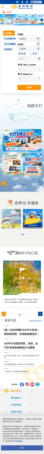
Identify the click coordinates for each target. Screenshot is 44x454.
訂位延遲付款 (9, 38)
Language (29, 2)
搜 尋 (29, 87)
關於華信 (16, 390)
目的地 (20, 44)
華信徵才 (16, 397)
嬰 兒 (25, 74)
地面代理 (16, 411)
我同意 (22, 448)
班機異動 (19, 2)
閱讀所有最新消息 (36, 321)
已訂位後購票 (9, 44)
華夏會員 (24, 2)
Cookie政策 (18, 441)
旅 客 (27, 64)
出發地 (20, 34)
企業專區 (16, 404)
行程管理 (8, 49)
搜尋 (40, 2)
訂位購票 (8, 33)
